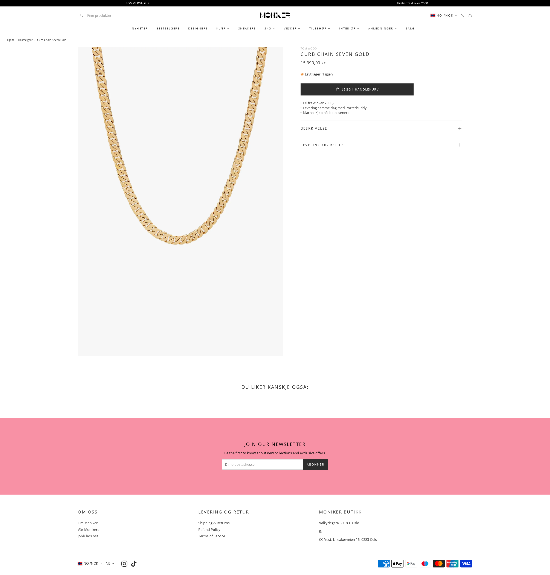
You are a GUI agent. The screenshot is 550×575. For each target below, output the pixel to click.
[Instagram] (124, 564)
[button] (106, 15)
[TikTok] (134, 564)
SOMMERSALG (136, 3)
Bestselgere (25, 40)
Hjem (10, 40)
